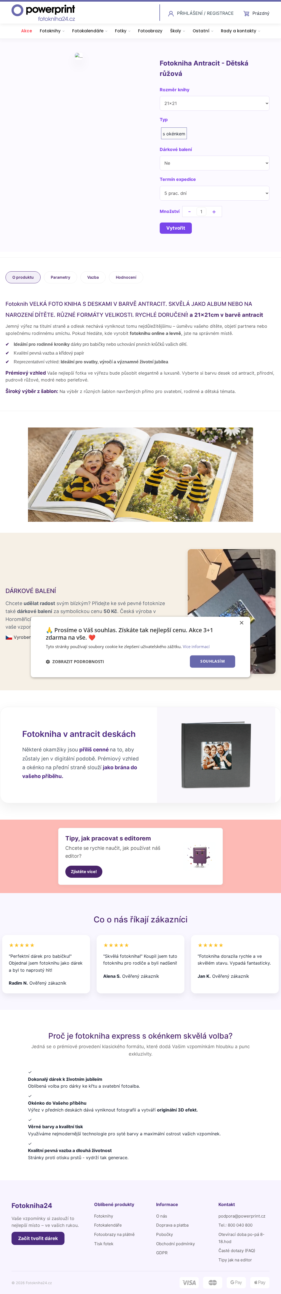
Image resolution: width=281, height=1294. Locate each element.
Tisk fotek (103, 1243)
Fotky (121, 31)
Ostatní (201, 31)
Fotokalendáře (87, 31)
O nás (161, 1216)
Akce (26, 31)
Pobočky (164, 1234)
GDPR (162, 1252)
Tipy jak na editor (235, 1259)
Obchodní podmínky (175, 1243)
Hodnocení (126, 277)
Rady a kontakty (238, 31)
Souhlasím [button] (212, 661)
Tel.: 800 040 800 (235, 1225)
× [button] (241, 623)
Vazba (93, 277)
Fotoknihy (50, 31)
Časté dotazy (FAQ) (236, 1250)
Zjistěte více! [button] (84, 871)
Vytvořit (175, 228)
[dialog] (140, 647)
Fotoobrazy (150, 31)
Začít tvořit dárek (38, 1238)
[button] (75, 661)
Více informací (196, 646)
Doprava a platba (172, 1225)
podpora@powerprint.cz (241, 1216)
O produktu (23, 277)
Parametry (60, 277)
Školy (175, 31)
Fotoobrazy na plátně (114, 1234)
